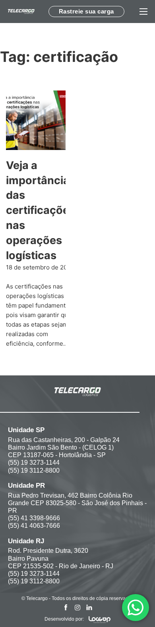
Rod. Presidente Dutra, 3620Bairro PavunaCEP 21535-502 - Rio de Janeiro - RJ (60, 558)
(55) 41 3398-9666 (34, 518)
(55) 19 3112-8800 (34, 470)
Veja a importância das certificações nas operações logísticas (40, 210)
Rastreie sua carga (86, 11)
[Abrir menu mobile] (143, 11)
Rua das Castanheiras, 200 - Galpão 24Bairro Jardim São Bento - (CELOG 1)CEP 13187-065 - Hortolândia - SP (64, 447)
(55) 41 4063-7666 (34, 525)
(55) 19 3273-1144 (34, 462)
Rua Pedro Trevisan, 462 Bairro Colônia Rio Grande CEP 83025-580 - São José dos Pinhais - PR (77, 503)
